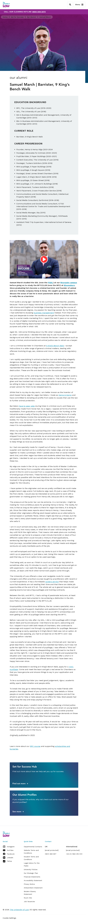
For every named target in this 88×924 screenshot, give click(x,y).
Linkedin (10, 857)
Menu (77, 4)
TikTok (9, 861)
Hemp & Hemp (65, 395)
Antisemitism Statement (33, 888)
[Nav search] (70, 4)
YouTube (10, 850)
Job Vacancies (29, 901)
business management (44, 313)
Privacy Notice (29, 884)
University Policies (30, 869)
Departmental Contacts (33, 847)
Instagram (11, 847)
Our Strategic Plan (31, 873)
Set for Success (17, 17)
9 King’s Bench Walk (55, 346)
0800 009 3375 (39, 12)
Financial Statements (32, 877)
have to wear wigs (27, 406)
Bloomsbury (69, 285)
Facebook (10, 854)
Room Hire (28, 898)
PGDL (50, 282)
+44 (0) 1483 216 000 (74, 854)
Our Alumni (31, 17)
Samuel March (45, 17)
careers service (52, 582)
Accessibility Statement (33, 880)
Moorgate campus (68, 282)
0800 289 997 (50, 854)
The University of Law (19, 910)
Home (5, 17)
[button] (44, 259)
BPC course (35, 746)
